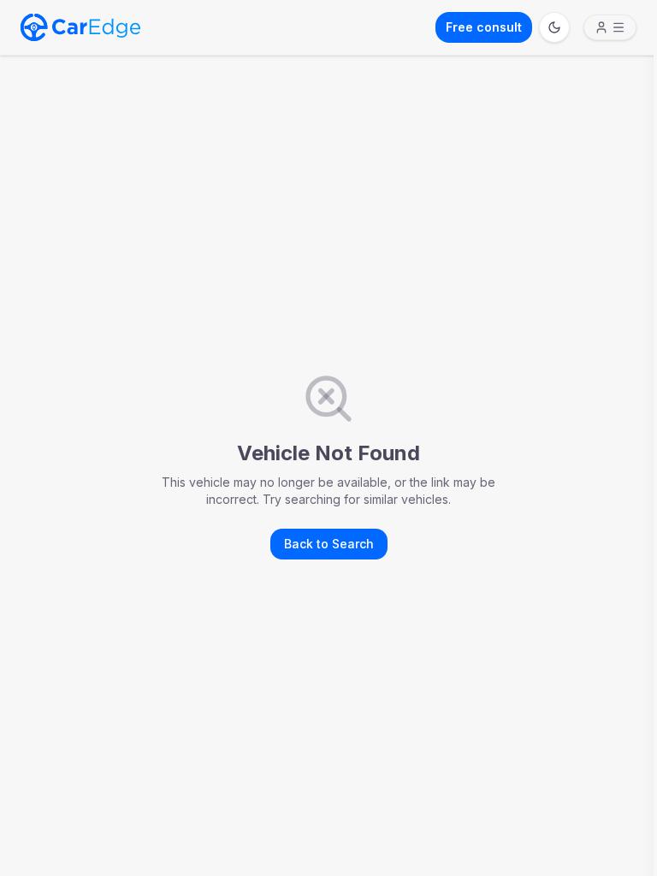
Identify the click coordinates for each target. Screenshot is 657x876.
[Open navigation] (609, 27)
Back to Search (329, 543)
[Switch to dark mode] (554, 27)
